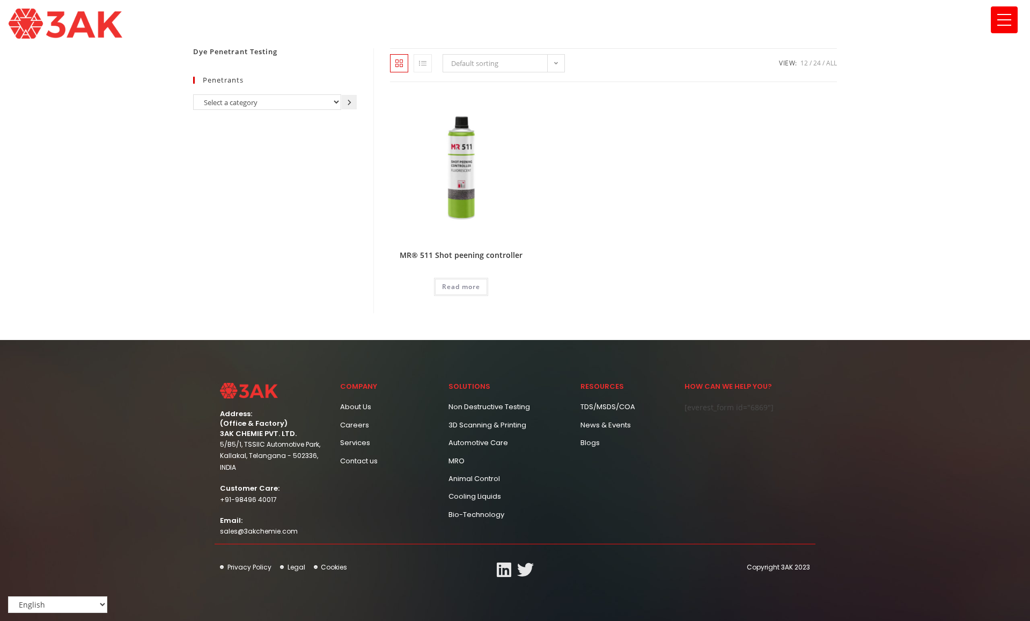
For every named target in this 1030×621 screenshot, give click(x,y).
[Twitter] (525, 569)
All (831, 63)
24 (817, 63)
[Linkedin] (504, 569)
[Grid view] (399, 63)
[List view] (423, 63)
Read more (461, 286)
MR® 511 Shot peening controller (461, 255)
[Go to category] (349, 102)
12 (804, 63)
